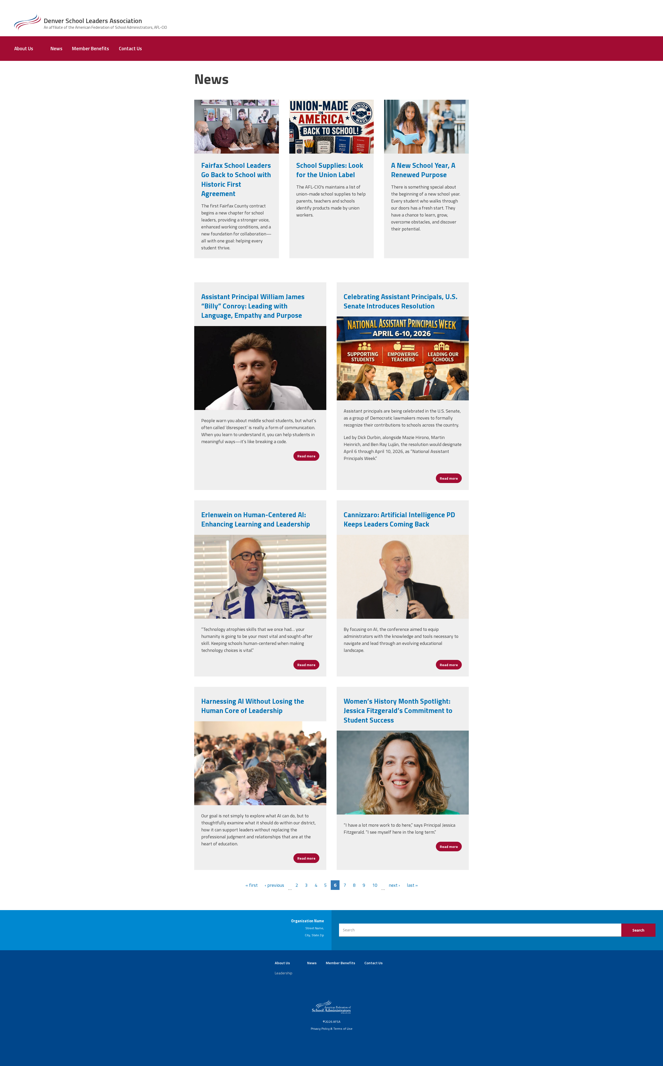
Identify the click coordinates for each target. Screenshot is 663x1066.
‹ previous (274, 885)
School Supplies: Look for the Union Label (329, 170)
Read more (308, 456)
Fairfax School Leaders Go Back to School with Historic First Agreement (236, 179)
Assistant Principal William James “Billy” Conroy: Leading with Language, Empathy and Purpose (253, 306)
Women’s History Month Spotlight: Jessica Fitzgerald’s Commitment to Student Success (398, 710)
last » (412, 885)
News (56, 48)
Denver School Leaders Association (93, 21)
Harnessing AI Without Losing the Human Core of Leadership (252, 706)
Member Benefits (90, 48)
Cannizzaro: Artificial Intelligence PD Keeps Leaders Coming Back (399, 519)
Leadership (283, 973)
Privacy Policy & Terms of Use (331, 1028)
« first (252, 885)
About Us (23, 48)
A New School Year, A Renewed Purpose (423, 170)
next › (394, 885)
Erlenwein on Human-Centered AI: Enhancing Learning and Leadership (255, 519)
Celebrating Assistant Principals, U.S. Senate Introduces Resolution (400, 301)
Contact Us (130, 48)
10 (374, 885)
